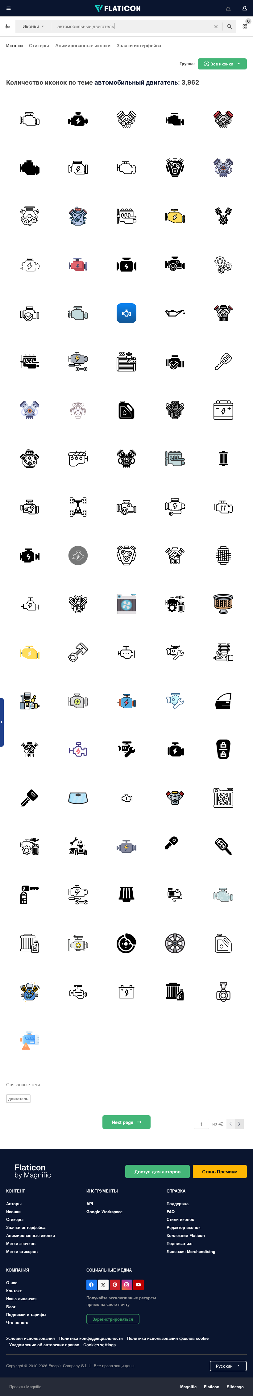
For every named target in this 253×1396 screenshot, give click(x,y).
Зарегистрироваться (113, 1319)
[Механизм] (223, 264)
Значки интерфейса (139, 45)
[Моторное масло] (126, 410)
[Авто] (126, 798)
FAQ (171, 1211)
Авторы (14, 1203)
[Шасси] (78, 507)
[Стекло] (78, 798)
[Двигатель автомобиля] (78, 992)
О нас (11, 1282)
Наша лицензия (21, 1299)
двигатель (18, 1098)
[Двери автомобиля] (223, 701)
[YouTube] (138, 1285)
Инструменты (102, 1191)
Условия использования (30, 1338)
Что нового (17, 1322)
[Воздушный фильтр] (223, 458)
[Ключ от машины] (223, 361)
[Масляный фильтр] (29, 943)
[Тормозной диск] (126, 943)
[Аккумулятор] (223, 410)
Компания (17, 1270)
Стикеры (39, 45)
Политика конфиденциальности (91, 1338)
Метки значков (20, 1243)
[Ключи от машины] (223, 749)
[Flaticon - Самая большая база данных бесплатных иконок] (118, 8)
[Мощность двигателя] (126, 701)
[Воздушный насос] (175, 895)
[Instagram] (127, 1285)
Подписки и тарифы (26, 1314)
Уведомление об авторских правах (44, 1345)
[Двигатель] (29, 168)
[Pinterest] (115, 1285)
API (89, 1203)
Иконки (14, 45)
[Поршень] (223, 216)
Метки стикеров (22, 1251)
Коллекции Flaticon (186, 1235)
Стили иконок (180, 1219)
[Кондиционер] (126, 361)
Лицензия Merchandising (191, 1251)
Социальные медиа (109, 1270)
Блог (10, 1307)
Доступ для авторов (157, 1171)
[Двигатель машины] (126, 119)
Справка (176, 1191)
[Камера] (223, 992)
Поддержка (178, 1203)
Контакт (14, 1290)
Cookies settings (99, 1345)
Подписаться (180, 1243)
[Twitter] (103, 1285)
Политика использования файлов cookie (168, 1338)
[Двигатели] (29, 604)
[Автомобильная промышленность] (175, 943)
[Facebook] (91, 1285)
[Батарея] (126, 895)
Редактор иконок (184, 1227)
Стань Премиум (220, 1171)
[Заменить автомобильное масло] (175, 313)
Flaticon (211, 1387)
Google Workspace (104, 1211)
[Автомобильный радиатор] (126, 604)
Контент (15, 1191)
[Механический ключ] (29, 798)
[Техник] (78, 846)
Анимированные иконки (82, 45)
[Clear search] (216, 26)
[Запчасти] (29, 1040)
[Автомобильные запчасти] (175, 604)
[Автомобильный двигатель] (29, 119)
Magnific (188, 1387)
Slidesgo (235, 1387)
